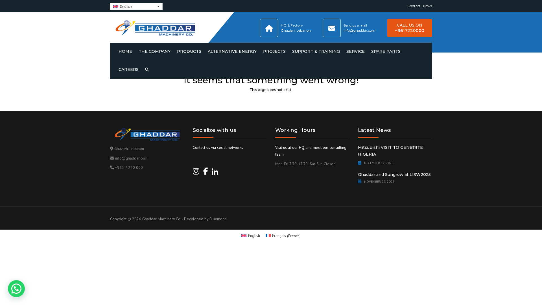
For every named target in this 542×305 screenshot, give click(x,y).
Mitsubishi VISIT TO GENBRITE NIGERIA (390, 151)
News (427, 6)
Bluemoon (218, 218)
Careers (129, 69)
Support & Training (316, 51)
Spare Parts (386, 51)
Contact (414, 6)
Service (355, 51)
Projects (274, 51)
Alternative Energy (232, 51)
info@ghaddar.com (131, 158)
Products (189, 51)
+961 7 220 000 (129, 167)
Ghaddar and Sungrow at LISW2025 (394, 174)
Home (125, 51)
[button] (16, 288)
